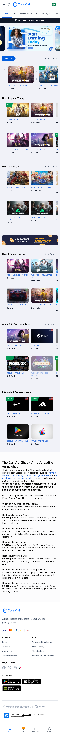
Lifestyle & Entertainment (16, 392)
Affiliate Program (9, 656)
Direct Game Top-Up (13, 253)
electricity (10, 475)
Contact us (7, 651)
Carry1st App (26, 714)
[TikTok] (20, 667)
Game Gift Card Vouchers (16, 324)
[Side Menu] (4, 4)
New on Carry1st (43, 13)
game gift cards (23, 475)
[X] (9, 668)
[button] (10, 728)
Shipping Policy (38, 651)
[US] (54, 4)
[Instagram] (15, 668)
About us (6, 647)
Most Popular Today (23, 13)
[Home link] (21, 4)
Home (6, 13)
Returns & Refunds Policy (43, 656)
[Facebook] (4, 668)
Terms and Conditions (42, 642)
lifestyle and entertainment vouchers (30, 476)
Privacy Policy (38, 647)
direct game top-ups (41, 475)
